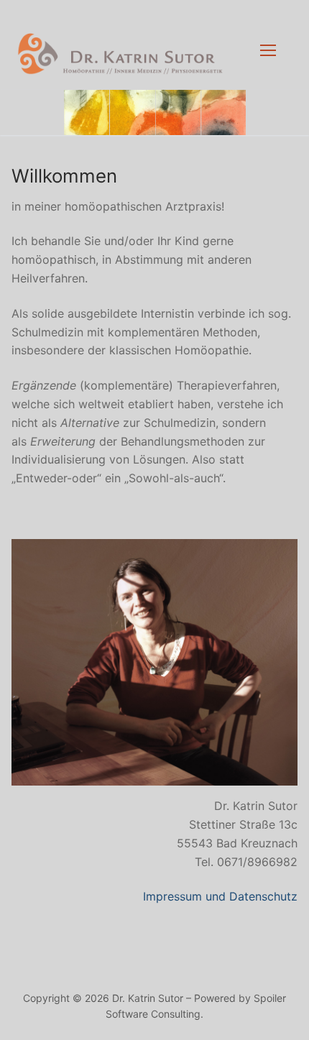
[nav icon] (268, 50)
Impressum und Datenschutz (220, 896)
